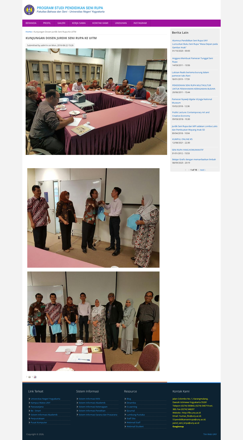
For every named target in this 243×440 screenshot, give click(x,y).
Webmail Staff (133, 422)
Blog (129, 398)
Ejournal (131, 410)
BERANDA (31, 23)
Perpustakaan (37, 418)
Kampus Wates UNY (40, 402)
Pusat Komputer (39, 422)
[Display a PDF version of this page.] (35, 376)
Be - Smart (36, 410)
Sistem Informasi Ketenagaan (93, 406)
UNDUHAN (121, 23)
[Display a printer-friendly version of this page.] (29, 376)
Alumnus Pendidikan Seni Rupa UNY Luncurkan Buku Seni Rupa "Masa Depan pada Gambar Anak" (195, 44)
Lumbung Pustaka (136, 414)
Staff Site (131, 418)
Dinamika (131, 402)
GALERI (61, 23)
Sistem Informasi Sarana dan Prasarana (98, 414)
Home (29, 31)
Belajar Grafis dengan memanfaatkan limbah (194, 159)
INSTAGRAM (140, 23)
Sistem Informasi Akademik (44, 414)
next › (203, 169)
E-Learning (132, 406)
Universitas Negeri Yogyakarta (45, 398)
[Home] (64, 9)
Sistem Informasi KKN (89, 398)
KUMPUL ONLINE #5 (182, 139)
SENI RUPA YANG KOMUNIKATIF (187, 149)
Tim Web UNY (210, 434)
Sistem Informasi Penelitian (92, 410)
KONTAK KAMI (100, 23)
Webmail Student (135, 426)
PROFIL (47, 23)
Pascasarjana (37, 406)
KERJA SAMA (79, 23)
